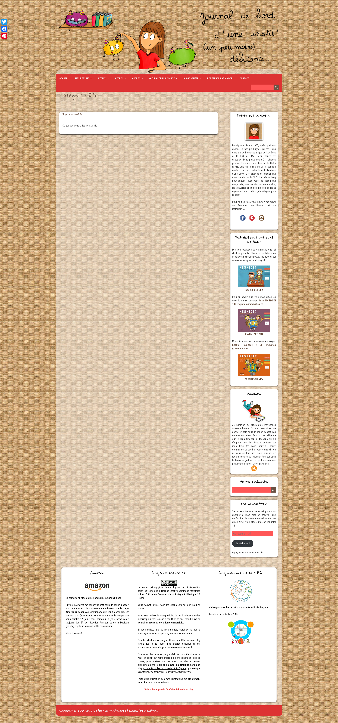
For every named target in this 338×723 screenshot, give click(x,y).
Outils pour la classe (162, 78)
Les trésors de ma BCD (220, 78)
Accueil (63, 78)
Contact (244, 78)
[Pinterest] (4, 35)
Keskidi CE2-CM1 (254, 334)
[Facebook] (4, 28)
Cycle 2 (119, 78)
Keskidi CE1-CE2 (254, 290)
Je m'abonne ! (243, 543)
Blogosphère (190, 78)
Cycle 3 (136, 78)
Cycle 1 (102, 78)
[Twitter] (4, 21)
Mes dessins (82, 78)
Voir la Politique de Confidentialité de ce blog (169, 689)
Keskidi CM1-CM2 (254, 378)
